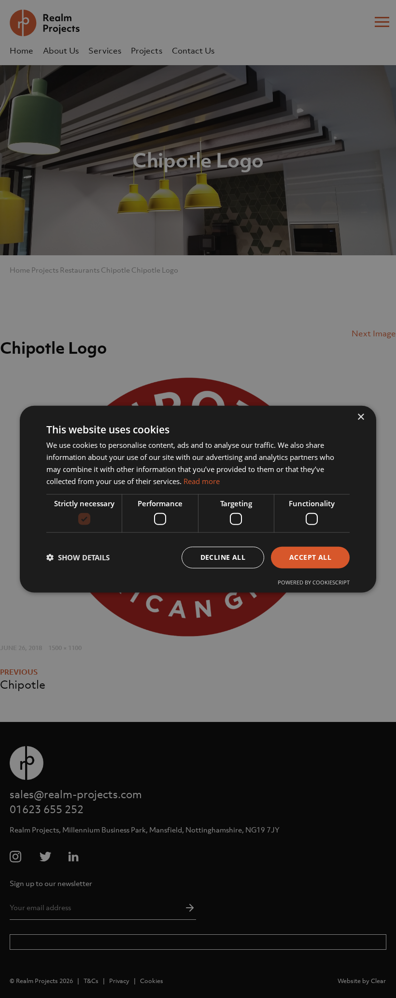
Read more (202, 480)
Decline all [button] (222, 557)
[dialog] (198, 499)
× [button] (360, 417)
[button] (78, 557)
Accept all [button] (310, 557)
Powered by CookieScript (314, 581)
